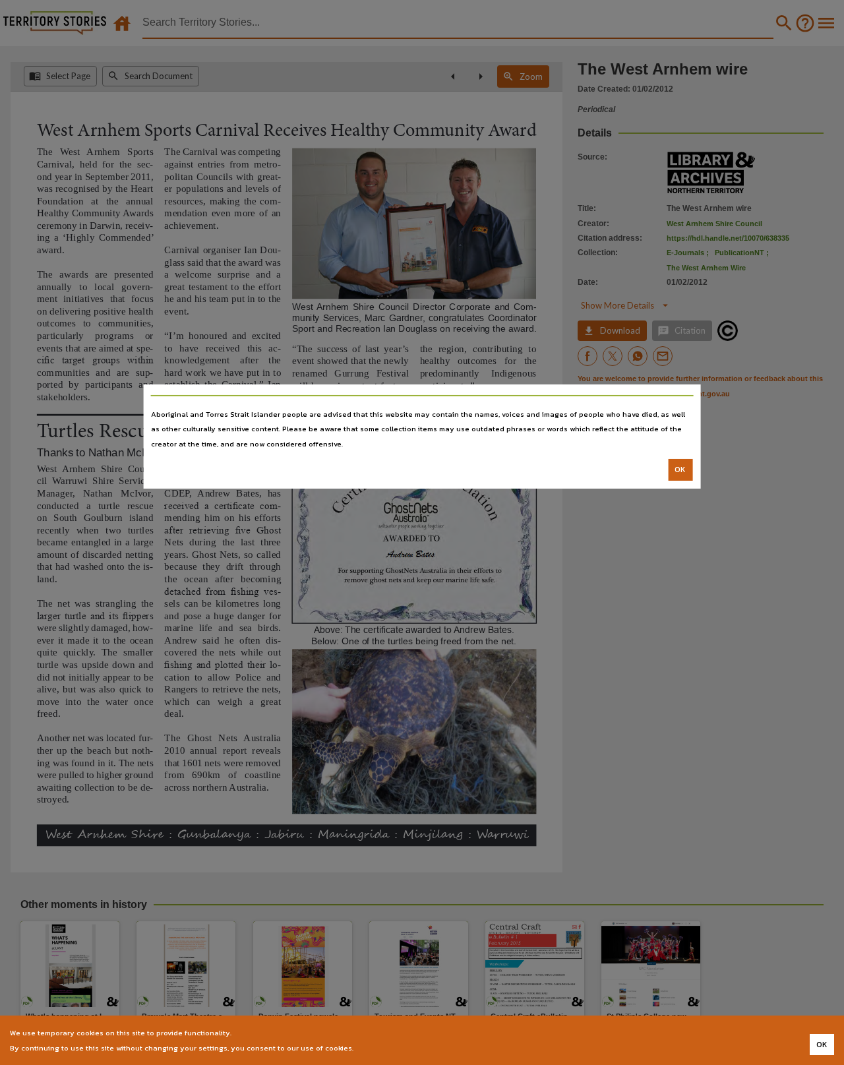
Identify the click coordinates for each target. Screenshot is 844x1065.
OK (680, 469)
